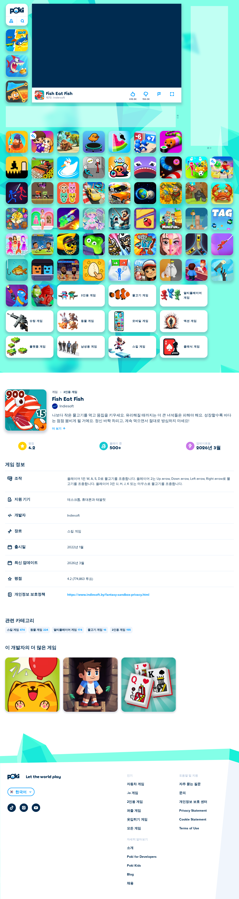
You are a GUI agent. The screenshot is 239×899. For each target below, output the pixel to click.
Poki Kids (134, 865)
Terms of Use (189, 828)
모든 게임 (134, 828)
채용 (130, 883)
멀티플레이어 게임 (68, 630)
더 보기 (56, 428)
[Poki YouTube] (36, 808)
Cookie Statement (192, 819)
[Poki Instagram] (24, 808)
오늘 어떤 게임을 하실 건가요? (22, 21)
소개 (130, 848)
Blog (130, 874)
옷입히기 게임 (137, 819)
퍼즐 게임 (134, 810)
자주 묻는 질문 (190, 784)
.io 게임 (132, 793)
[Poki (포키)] (17, 10)
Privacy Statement (193, 810)
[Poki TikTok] (11, 808)
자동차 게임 (135, 784)
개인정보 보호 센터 (193, 802)
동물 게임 (39, 630)
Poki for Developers (142, 856)
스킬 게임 (16, 630)
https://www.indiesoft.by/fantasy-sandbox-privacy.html (108, 594)
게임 (55, 392)
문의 (182, 793)
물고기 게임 (97, 630)
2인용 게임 (70, 392)
